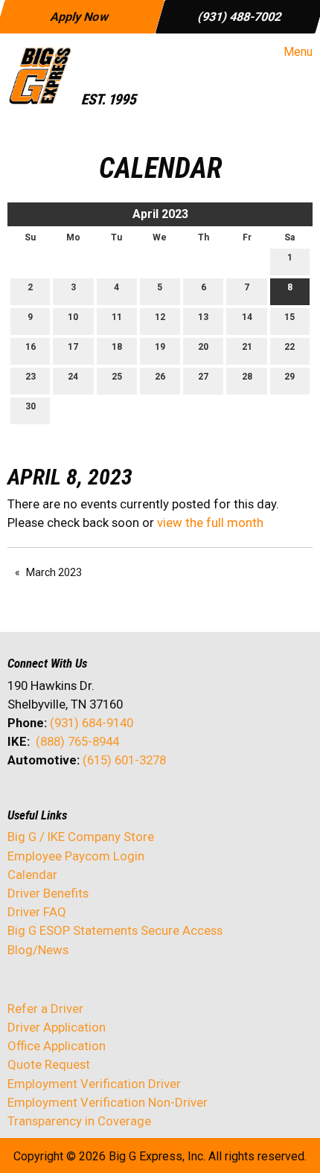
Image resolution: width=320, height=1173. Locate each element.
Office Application (58, 1045)
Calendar (32, 874)
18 (117, 347)
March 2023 (54, 572)
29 (289, 376)
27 (203, 376)
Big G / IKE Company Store (80, 836)
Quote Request (48, 1064)
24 (73, 376)
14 (247, 317)
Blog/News (37, 949)
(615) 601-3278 (124, 759)
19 (160, 347)
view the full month (210, 522)
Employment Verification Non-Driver (107, 1102)
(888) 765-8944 (77, 741)
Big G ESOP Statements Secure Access (115, 930)
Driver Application (56, 1027)
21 (247, 347)
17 (73, 347)
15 (289, 317)
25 (117, 376)
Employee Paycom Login (75, 855)
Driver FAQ (36, 911)
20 (203, 347)
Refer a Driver (45, 1008)
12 (160, 317)
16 (30, 347)
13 (203, 317)
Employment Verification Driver (94, 1083)
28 (247, 376)
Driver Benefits (49, 893)
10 (73, 317)
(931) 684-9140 (91, 722)
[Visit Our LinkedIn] (67, 799)
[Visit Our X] (43, 799)
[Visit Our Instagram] (115, 799)
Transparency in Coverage (79, 1120)
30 (30, 406)
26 (160, 376)
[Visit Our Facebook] (19, 799)
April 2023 (160, 214)
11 (117, 317)
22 (289, 347)
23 (30, 376)
